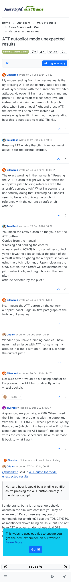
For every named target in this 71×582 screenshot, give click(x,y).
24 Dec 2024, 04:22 (41, 74)
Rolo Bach (12, 139)
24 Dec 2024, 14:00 (41, 169)
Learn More (14, 542)
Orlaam (11, 334)
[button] (5, 577)
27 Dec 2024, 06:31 (38, 466)
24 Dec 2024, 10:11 (41, 139)
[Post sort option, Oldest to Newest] (7, 63)
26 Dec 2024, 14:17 (41, 373)
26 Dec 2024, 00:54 (38, 334)
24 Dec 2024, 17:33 (41, 299)
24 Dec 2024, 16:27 (41, 226)
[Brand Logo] (24, 8)
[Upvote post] (59, 129)
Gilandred (12, 74)
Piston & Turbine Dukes (15, 51)
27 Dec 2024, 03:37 (40, 407)
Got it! (35, 549)
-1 (65, 159)
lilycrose (12, 407)
